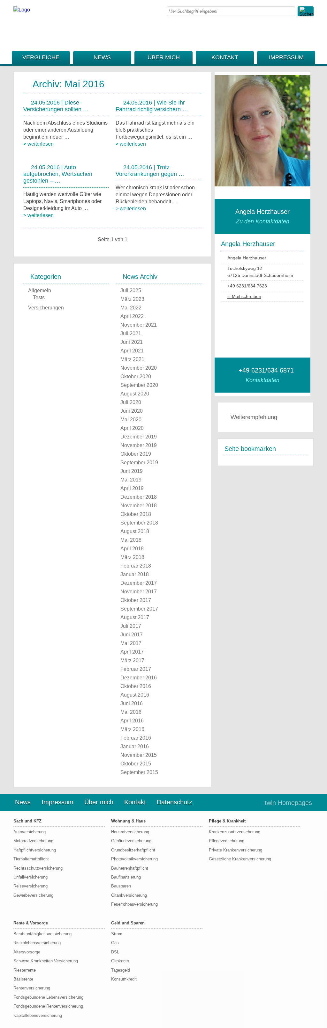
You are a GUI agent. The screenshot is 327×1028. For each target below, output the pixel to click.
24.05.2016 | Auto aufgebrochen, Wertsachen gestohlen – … (57, 174)
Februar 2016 (135, 738)
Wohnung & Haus (128, 821)
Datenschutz (174, 802)
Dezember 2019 (138, 436)
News (102, 57)
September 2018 (139, 522)
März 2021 (132, 359)
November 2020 (138, 368)
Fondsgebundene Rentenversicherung (48, 1006)
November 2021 (138, 325)
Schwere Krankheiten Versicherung (45, 961)
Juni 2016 (131, 703)
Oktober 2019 (135, 454)
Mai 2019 (130, 479)
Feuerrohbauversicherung (134, 904)
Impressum (286, 57)
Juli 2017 (130, 626)
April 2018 (132, 548)
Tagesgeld (120, 970)
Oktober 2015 (135, 763)
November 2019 (138, 445)
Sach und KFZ (27, 821)
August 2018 (134, 531)
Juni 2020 (131, 411)
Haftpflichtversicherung (34, 850)
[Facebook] (312, 30)
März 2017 (132, 660)
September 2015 (139, 772)
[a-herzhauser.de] (21, 9)
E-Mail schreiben (244, 296)
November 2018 (138, 505)
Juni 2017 (131, 634)
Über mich (164, 57)
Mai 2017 (130, 643)
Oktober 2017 (135, 600)
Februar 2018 (135, 565)
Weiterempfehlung (254, 417)
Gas (115, 942)
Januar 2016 (134, 746)
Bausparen (121, 886)
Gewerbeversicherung (33, 895)
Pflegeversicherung (226, 840)
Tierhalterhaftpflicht (31, 859)
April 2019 (132, 488)
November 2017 (138, 591)
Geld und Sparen (128, 923)
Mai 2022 (130, 307)
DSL (115, 952)
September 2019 (139, 462)
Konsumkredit (124, 979)
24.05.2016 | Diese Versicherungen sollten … (56, 105)
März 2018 (132, 557)
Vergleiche (40, 57)
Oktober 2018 (135, 514)
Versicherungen (46, 307)
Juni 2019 (131, 471)
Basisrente (23, 979)
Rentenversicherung (31, 988)
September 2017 (139, 609)
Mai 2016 (130, 712)
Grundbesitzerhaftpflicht (133, 850)
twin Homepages (288, 802)
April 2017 (132, 652)
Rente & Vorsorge (30, 923)
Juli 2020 (130, 402)
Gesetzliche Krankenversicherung (240, 859)
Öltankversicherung (129, 895)
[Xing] (312, 37)
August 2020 (134, 393)
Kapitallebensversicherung (37, 1015)
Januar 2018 (134, 574)
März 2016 (132, 729)
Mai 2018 (130, 540)
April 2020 (132, 428)
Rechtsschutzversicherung (38, 868)
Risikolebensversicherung (37, 942)
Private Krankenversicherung (235, 850)
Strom (116, 933)
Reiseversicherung (30, 886)
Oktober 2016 (135, 686)
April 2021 (132, 350)
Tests (39, 297)
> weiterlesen (38, 144)
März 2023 (132, 299)
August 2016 (134, 695)
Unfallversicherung (30, 877)
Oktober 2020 (135, 376)
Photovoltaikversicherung (134, 859)
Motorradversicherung (33, 840)
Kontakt (224, 57)
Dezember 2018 (138, 497)
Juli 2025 (130, 290)
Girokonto (120, 961)
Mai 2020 (130, 419)
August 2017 (134, 617)
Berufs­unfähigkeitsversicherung (42, 933)
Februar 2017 (135, 669)
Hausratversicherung (130, 831)
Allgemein (39, 290)
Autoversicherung (29, 831)
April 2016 (132, 720)
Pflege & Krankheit (227, 821)
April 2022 (132, 316)
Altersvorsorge (26, 952)
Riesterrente (24, 970)
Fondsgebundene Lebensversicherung (48, 997)
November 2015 (138, 755)
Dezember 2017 (138, 583)
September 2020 (139, 385)
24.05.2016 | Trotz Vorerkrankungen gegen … (150, 170)
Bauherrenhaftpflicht (129, 868)
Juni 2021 (131, 342)
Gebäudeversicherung (131, 840)
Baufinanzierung (126, 877)
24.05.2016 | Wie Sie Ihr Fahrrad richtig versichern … (152, 105)
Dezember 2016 (138, 677)
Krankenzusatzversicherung (234, 831)
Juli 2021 (130, 333)
